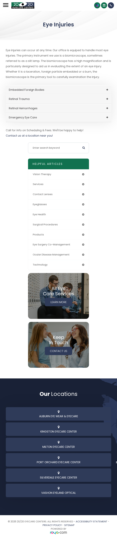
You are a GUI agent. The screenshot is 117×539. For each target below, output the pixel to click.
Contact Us (58, 351)
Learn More (58, 302)
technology (40, 264)
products (38, 234)
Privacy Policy (52, 525)
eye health (39, 214)
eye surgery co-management (51, 244)
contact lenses (43, 194)
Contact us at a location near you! (29, 136)
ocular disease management (51, 254)
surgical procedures (45, 224)
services (38, 184)
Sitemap (69, 525)
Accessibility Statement (91, 521)
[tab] (58, 89)
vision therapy (42, 174)
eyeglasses (40, 204)
